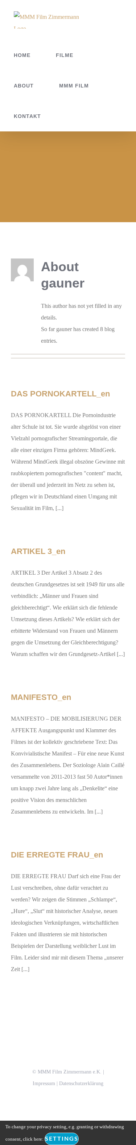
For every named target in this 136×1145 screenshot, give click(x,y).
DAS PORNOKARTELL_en (60, 393)
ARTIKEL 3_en (38, 551)
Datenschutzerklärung (81, 1083)
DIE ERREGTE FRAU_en (57, 854)
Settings (61, 1139)
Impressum (44, 1083)
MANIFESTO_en (41, 697)
